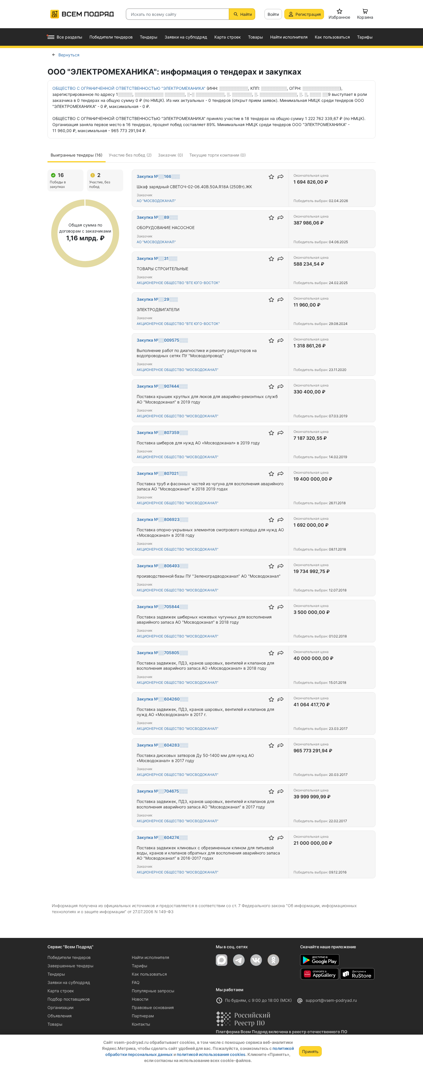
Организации (60, 1007)
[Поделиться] (280, 176)
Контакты (141, 1024)
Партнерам (143, 1015)
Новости (140, 999)
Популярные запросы (153, 990)
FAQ (136, 982)
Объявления (59, 1015)
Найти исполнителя (150, 957)
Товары (54, 1024)
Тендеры (56, 974)
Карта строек (60, 990)
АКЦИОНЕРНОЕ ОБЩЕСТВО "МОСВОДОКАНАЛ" (177, 370)
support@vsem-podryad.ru (331, 1000)
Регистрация (308, 14)
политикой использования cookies (211, 1054)
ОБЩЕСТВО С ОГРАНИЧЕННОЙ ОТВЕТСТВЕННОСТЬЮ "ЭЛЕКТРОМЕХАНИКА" (128, 88)
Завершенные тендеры (70, 965)
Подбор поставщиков (68, 999)
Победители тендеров (69, 957)
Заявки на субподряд (68, 982)
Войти (273, 14)
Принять (310, 1051)
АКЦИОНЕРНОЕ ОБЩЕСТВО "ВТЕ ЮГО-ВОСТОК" (178, 283)
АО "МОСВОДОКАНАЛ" (156, 201)
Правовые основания (153, 1007)
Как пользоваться (149, 974)
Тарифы (139, 965)
